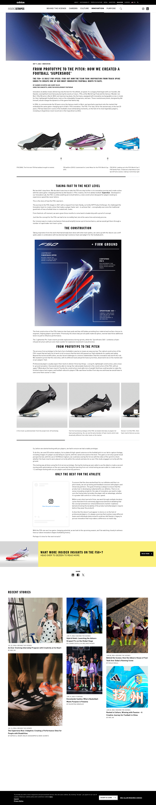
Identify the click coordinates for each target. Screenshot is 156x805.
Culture (84, 8)
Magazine (120, 2)
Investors (112, 2)
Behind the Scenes (56, 8)
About (76, 2)
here (51, 797)
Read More (146, 554)
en (134, 2)
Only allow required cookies (131, 798)
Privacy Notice (18, 801)
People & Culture (96, 2)
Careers (127, 2)
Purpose (111, 8)
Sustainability (84, 2)
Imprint (16, 799)
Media (105, 2)
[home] (21, 2)
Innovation (98, 8)
